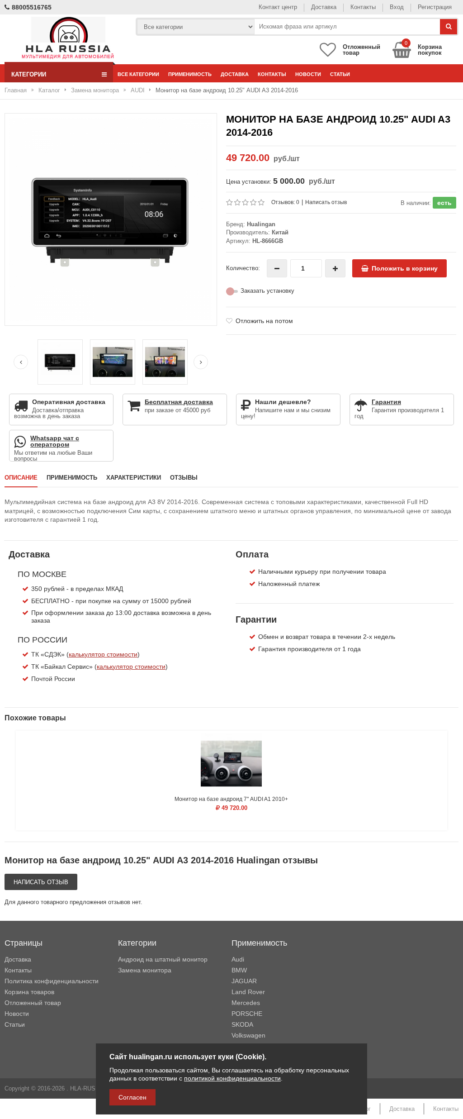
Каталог (49, 90)
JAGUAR (244, 981)
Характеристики (133, 477)
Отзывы (184, 477)
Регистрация (435, 7)
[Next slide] (201, 362)
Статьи (340, 74)
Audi (238, 959)
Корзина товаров (29, 991)
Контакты (363, 7)
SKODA (242, 1024)
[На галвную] (68, 38)
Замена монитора (95, 90)
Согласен (132, 1097)
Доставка (323, 7)
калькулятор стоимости (103, 654)
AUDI (138, 90)
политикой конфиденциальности (232, 1078)
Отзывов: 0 (285, 202)
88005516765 (32, 7)
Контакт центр (278, 7)
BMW (239, 970)
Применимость (190, 74)
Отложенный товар (33, 1002)
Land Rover (248, 992)
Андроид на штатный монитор (163, 959)
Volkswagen (248, 1035)
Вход (397, 7)
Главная (16, 90)
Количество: (243, 268)
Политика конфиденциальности (52, 981)
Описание (21, 477)
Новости (308, 74)
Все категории (138, 74)
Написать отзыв (326, 202)
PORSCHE (247, 1013)
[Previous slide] (21, 362)
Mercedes (246, 1003)
